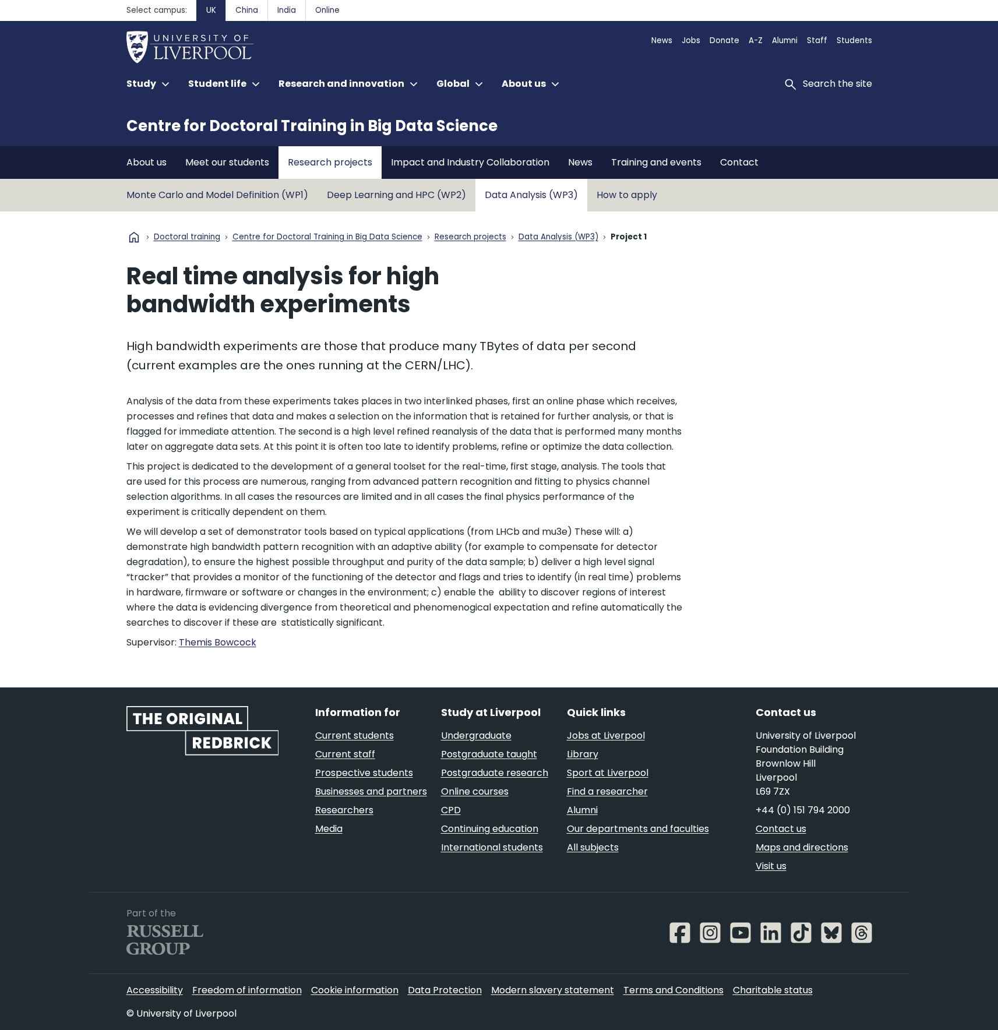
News (661, 40)
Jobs (691, 40)
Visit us (771, 866)
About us (146, 162)
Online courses (475, 791)
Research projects (330, 162)
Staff (817, 40)
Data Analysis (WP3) (531, 195)
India (286, 10)
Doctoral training (187, 237)
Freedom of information (247, 990)
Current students (354, 735)
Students (854, 40)
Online (327, 10)
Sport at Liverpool (607, 772)
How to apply (627, 195)
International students (492, 847)
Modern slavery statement (552, 990)
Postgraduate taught (489, 754)
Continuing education (489, 828)
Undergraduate (476, 735)
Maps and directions (802, 847)
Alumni (785, 40)
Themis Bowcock (217, 642)
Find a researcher (607, 791)
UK (211, 10)
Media (329, 828)
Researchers (344, 810)
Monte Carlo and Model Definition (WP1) (217, 195)
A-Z (756, 40)
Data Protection (445, 990)
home (134, 237)
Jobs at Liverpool (606, 735)
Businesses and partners (371, 791)
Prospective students (364, 772)
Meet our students (227, 162)
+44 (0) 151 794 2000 (803, 810)
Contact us (781, 828)
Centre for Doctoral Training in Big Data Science (312, 125)
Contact (739, 162)
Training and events (656, 162)
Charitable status (773, 990)
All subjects (593, 847)
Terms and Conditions (673, 990)
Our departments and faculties (638, 828)
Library (582, 754)
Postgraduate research (494, 772)
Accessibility (154, 990)
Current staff (345, 754)
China (246, 10)
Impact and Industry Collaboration (470, 162)
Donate (724, 40)
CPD (451, 810)
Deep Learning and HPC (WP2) (396, 195)
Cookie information (355, 990)
